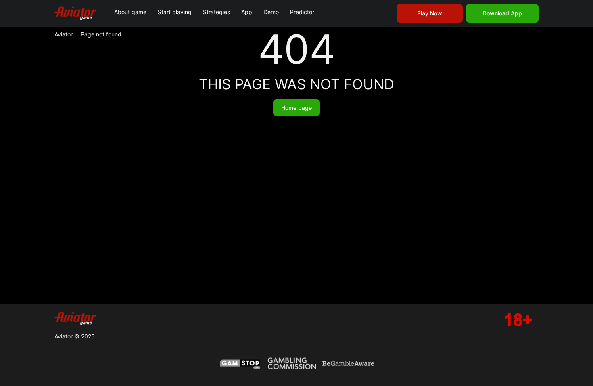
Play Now (429, 13)
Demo (271, 11)
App (246, 11)
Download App (502, 13)
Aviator (64, 34)
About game (130, 11)
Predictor (302, 11)
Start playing (175, 11)
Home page (296, 107)
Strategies (216, 11)
